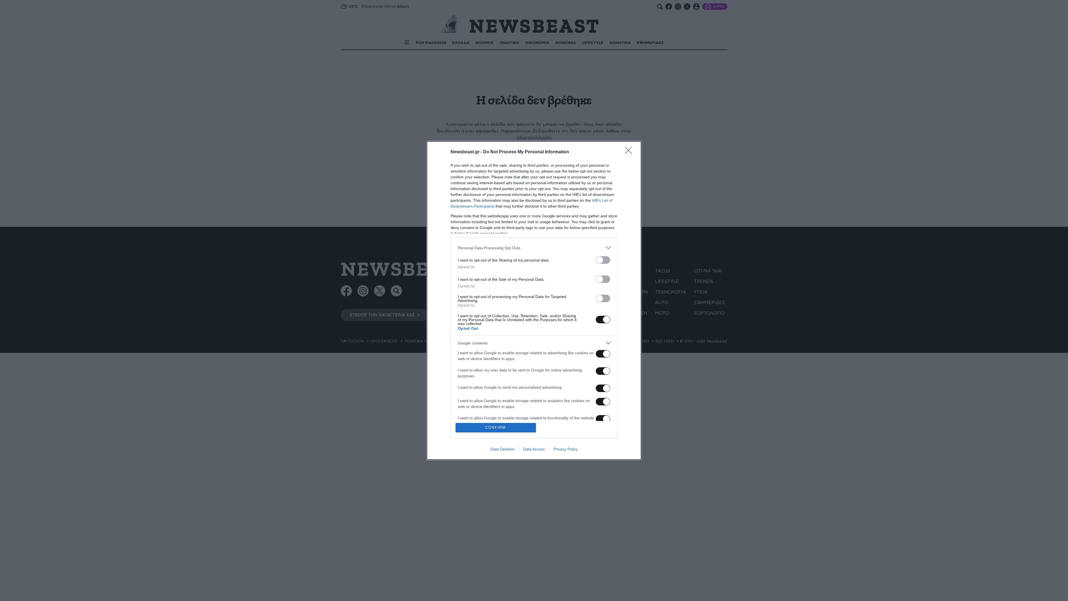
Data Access (534, 449)
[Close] (630, 152)
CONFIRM (495, 427)
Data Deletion (503, 449)
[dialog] (534, 300)
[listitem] (534, 248)
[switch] (603, 260)
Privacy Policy (565, 449)
